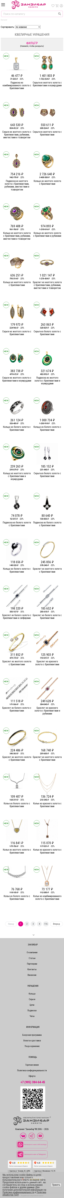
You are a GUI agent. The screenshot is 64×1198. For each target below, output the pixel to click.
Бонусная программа (32, 1035)
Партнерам (32, 964)
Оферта (32, 1076)
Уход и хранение (32, 1046)
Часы (32, 1016)
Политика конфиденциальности (32, 1070)
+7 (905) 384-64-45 (33, 1082)
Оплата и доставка (32, 1040)
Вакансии (32, 975)
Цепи (32, 1005)
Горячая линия (32, 1065)
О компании (32, 952)
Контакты (32, 969)
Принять (56, 1184)
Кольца (32, 993)
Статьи (32, 958)
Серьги (32, 999)
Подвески (32, 1010)
